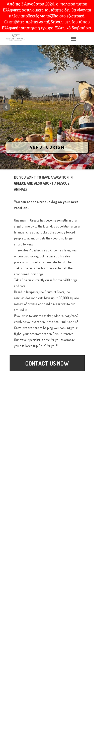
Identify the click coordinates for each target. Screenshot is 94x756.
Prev (7, 107)
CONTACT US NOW (47, 363)
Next (87, 107)
